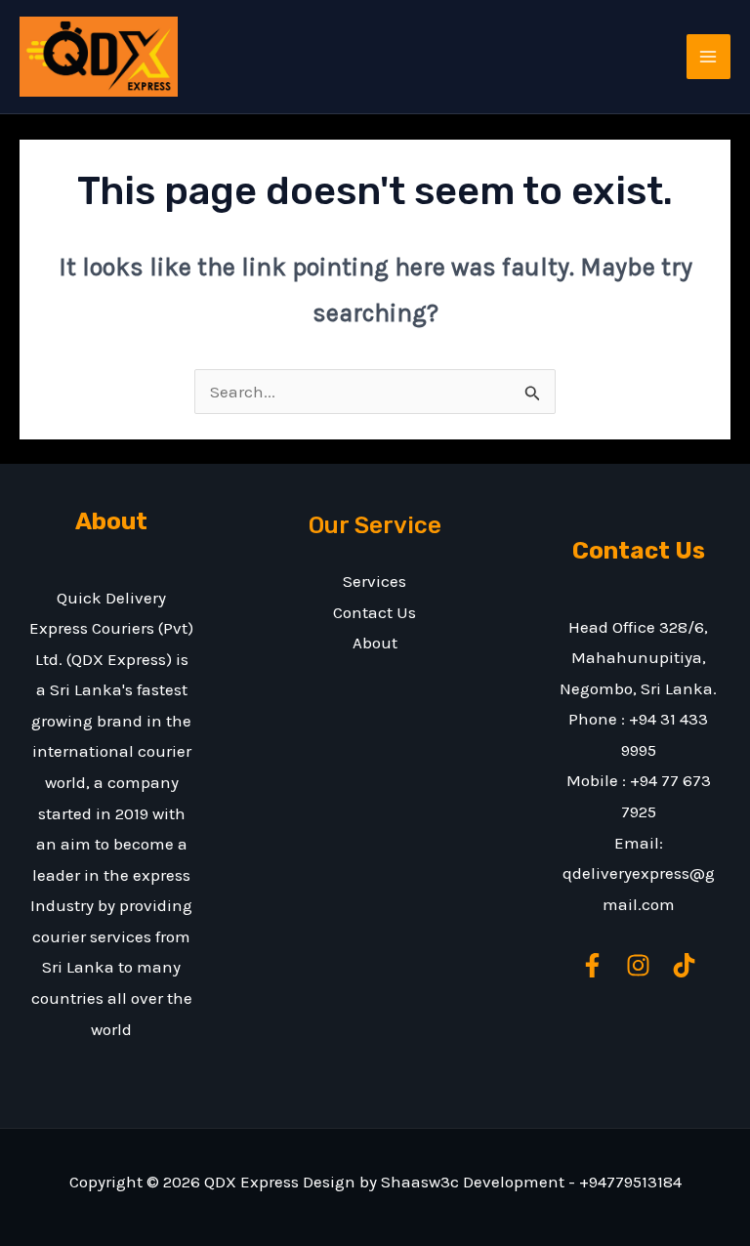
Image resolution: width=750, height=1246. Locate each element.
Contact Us (374, 612)
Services (374, 581)
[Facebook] (592, 965)
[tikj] (684, 965)
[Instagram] (638, 965)
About (375, 642)
